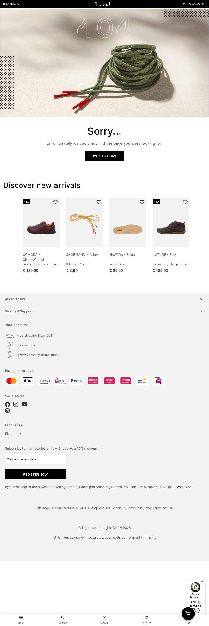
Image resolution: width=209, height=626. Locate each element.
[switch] (195, 610)
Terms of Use (162, 508)
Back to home (104, 156)
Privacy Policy (134, 508)
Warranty (135, 537)
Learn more (184, 487)
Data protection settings (106, 537)
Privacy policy (74, 537)
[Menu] (202, 582)
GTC (56, 537)
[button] (195, 4)
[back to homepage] (102, 4)
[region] (106, 234)
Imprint (151, 537)
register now (35, 474)
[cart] (188, 613)
